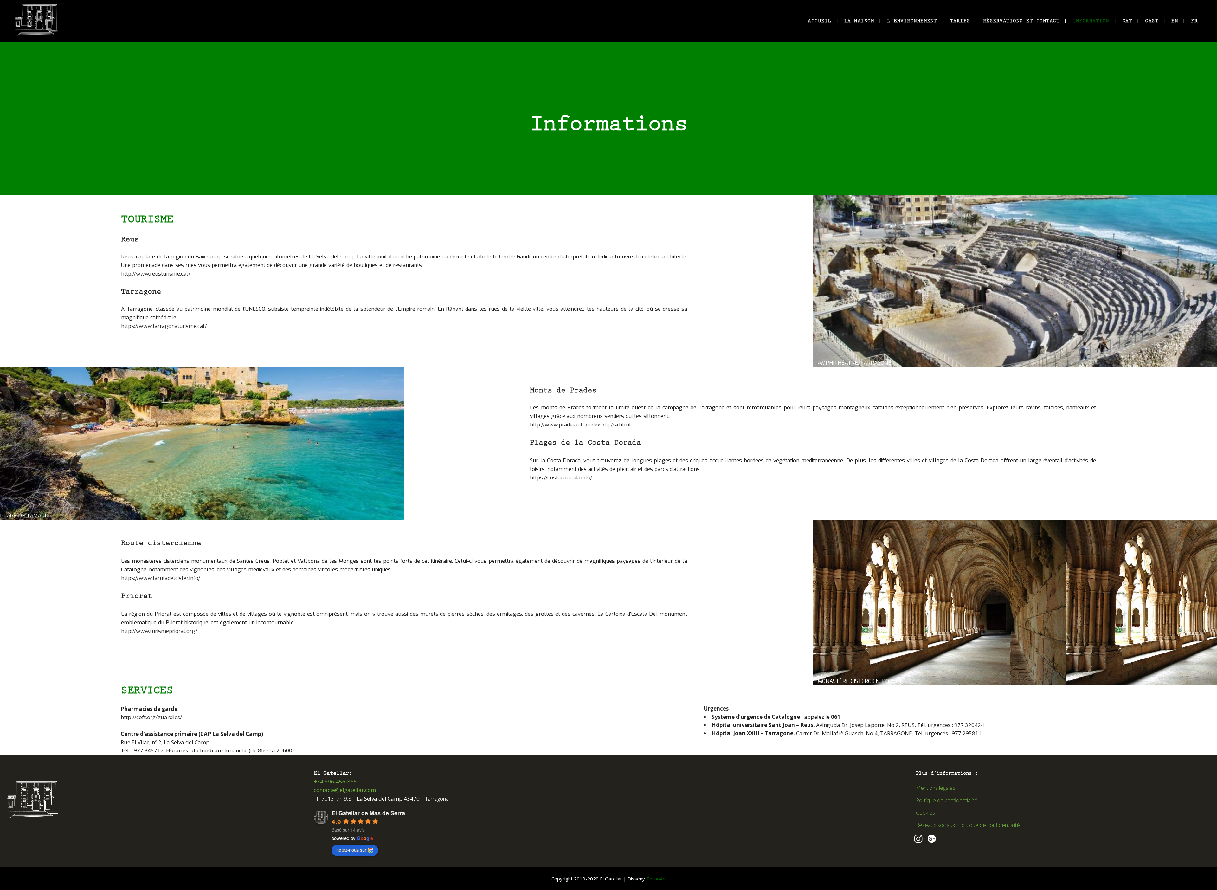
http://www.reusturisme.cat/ (155, 273)
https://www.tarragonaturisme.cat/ (164, 326)
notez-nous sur (351, 850)
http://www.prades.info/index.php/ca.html (580, 424)
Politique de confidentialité (946, 800)
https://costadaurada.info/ (561, 477)
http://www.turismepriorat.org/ (159, 631)
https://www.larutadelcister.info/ (160, 578)
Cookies (925, 812)
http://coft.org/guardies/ (151, 717)
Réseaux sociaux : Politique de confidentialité (968, 825)
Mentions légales (935, 787)
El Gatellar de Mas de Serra (368, 813)
